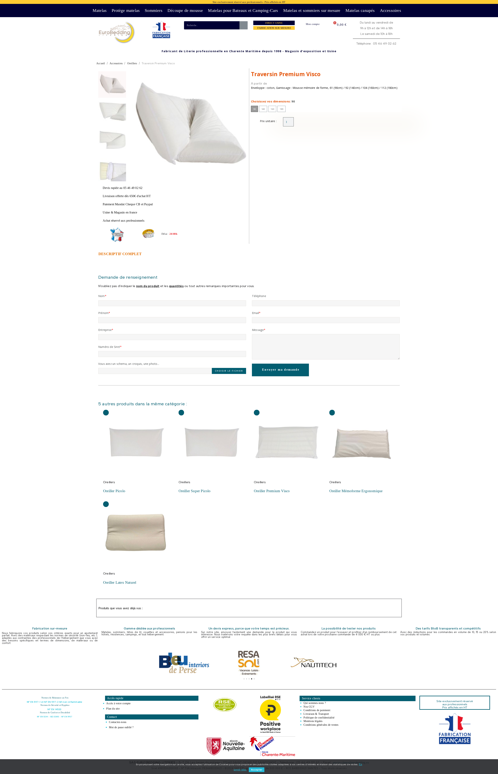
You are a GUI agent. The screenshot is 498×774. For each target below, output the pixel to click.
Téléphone (259, 296)
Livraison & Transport (316, 713)
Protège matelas (126, 10)
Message (258, 330)
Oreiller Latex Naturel (119, 582)
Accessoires (390, 10)
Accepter (256, 769)
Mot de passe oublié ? (121, 727)
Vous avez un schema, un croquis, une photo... (128, 364)
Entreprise (105, 330)
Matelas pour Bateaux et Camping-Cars (243, 10)
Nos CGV (308, 706)
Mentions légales (312, 721)
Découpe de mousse (185, 10)
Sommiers (153, 10)
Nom (101, 296)
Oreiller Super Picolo (195, 491)
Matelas (100, 10)
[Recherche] (243, 25)
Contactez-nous (117, 722)
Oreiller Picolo (114, 491)
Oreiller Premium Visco (272, 491)
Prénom (103, 313)
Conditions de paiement (316, 710)
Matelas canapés (360, 10)
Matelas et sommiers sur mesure (311, 10)
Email (255, 313)
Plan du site (112, 708)
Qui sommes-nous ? (314, 702)
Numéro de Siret (109, 347)
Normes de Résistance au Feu (54, 697)
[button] (134, 126)
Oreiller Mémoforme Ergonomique (356, 491)
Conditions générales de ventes (320, 724)
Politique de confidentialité (318, 717)
